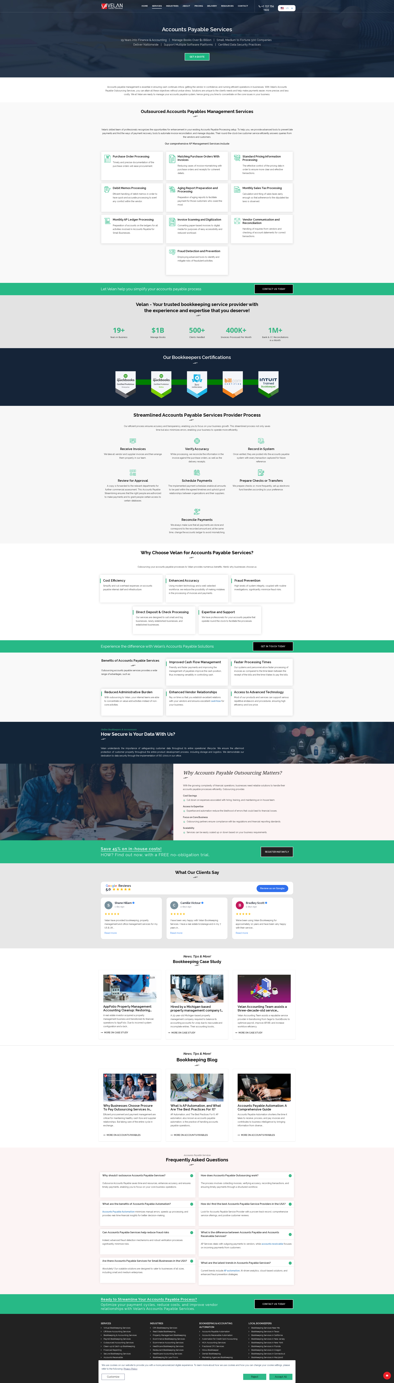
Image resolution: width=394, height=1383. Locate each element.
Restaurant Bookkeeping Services (167, 1350)
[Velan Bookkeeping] (112, 5)
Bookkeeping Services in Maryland (267, 1357)
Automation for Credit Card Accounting (219, 1339)
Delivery (212, 6)
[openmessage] (387, 1375)
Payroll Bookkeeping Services (117, 1339)
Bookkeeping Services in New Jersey (268, 1339)
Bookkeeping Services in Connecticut (268, 1354)
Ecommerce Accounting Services (167, 1342)
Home (145, 6)
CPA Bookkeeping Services (164, 1328)
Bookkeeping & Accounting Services (120, 1335)
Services (157, 6)
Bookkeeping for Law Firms (165, 1357)
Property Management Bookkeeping (169, 1335)
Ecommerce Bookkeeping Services (168, 1339)
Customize (113, 1376)
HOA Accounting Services (214, 1342)
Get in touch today (273, 646)
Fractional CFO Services (213, 1346)
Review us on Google (272, 888)
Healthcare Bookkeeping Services (167, 1346)
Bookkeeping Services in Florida (266, 1346)
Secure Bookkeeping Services (117, 1354)
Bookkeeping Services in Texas (265, 1331)
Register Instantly (277, 852)
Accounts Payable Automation (118, 1211)
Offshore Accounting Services (117, 1331)
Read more (111, 933)
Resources (227, 6)
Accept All (281, 1376)
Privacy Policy (130, 1369)
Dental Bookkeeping (211, 1354)
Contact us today (273, 289)
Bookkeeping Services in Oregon (266, 1350)
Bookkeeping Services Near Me (265, 1328)
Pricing (199, 6)
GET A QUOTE (197, 57)
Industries (172, 6)
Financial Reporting (112, 1350)
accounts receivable (272, 1244)
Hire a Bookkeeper (210, 1350)
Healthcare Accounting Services (167, 1354)
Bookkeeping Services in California (267, 1335)
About (186, 6)
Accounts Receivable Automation (217, 1335)
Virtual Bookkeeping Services (116, 1328)
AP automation (232, 1270)
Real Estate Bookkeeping (163, 1331)
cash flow (216, 701)
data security (121, 755)
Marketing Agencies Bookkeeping (217, 1357)
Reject (254, 1376)
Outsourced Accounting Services (118, 1342)
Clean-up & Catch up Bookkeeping (119, 1346)
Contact (243, 6)
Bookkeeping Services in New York (267, 1342)
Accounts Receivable (113, 1357)
